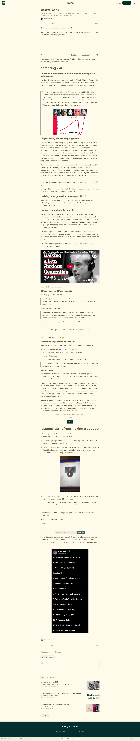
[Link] (38, 68)
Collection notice (24, 739)
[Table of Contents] (2, 370)
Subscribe (127, 3)
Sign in (135, 3)
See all (44, 716)
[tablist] (48, 657)
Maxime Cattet (88, 80)
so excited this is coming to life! (49, 695)
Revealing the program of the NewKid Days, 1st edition (61, 693)
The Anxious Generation (62, 222)
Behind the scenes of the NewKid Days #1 (56, 705)
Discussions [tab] (53, 677)
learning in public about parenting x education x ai (55, 684)
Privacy (14, 739)
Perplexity (79, 85)
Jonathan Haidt (46, 219)
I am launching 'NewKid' (49, 682)
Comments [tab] (44, 657)
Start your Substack (67, 739)
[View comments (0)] (47, 23)
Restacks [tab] (51, 657)
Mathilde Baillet (48, 18)
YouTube (85, 55)
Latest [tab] (46, 677)
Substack (124, 739)
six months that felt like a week (49, 707)
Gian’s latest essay (48, 200)
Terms (18, 739)
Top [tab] (42, 677)
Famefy (57, 393)
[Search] (116, 3)
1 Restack (51, 639)
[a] (70, 474)
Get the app (76, 739)
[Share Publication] (120, 3)
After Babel (82, 222)
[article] (70, 685)
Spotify (74, 55)
